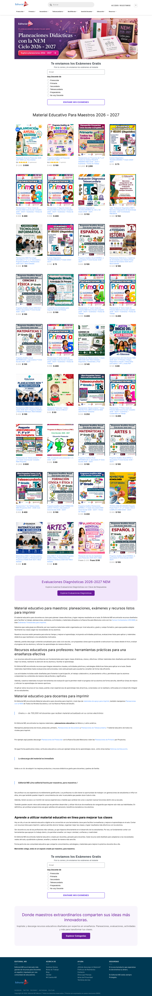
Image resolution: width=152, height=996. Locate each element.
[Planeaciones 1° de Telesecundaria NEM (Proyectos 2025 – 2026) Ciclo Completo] (29, 488)
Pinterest (34, 990)
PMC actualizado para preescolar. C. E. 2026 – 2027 (60, 459)
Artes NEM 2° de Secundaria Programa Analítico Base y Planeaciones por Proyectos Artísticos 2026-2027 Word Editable (60, 558)
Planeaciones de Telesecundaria (93, 728)
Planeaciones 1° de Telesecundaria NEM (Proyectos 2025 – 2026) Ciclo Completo (28, 507)
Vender (48, 975)
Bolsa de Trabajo (52, 970)
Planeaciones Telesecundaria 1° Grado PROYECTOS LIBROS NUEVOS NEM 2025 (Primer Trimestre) (91, 409)
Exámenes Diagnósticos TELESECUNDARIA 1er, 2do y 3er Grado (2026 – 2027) (89, 209)
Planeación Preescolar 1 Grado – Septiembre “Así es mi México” (58, 409)
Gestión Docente (86, 11)
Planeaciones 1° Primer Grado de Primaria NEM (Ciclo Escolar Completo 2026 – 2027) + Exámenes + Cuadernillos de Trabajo (122, 410)
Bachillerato (72, 11)
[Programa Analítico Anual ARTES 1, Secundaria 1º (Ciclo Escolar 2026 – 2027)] (123, 440)
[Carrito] (135, 5)
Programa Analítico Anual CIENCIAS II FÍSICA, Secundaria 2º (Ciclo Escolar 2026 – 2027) (28, 309)
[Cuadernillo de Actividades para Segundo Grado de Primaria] (60, 290)
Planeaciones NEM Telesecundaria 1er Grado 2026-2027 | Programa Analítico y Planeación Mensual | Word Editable (29, 409)
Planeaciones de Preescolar (52, 740)
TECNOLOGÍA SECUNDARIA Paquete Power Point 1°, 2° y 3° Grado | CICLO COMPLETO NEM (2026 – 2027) (122, 507)
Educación (100, 11)
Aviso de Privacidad (85, 977)
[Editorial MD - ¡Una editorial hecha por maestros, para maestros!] (21, 4)
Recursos (112, 11)
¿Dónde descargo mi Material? (89, 967)
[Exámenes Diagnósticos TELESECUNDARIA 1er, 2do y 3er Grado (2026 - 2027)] (91, 190)
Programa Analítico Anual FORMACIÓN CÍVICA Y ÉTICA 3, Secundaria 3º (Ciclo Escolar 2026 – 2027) (60, 507)
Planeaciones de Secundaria (69, 728)
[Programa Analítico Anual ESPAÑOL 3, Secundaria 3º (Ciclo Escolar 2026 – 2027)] (123, 538)
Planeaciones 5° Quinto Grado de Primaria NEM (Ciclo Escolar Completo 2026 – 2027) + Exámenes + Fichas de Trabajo (60, 360)
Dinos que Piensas (84, 975)
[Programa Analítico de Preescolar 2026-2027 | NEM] (60, 140)
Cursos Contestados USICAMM (123, 620)
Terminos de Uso (84, 980)
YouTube (51, 990)
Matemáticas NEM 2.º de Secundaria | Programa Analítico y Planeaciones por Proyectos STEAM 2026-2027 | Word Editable (29, 558)
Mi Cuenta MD (51, 977)
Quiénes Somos (52, 967)
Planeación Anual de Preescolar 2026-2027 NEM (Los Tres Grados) (29, 159)
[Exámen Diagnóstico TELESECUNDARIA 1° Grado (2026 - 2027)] (123, 140)
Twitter (26, 990)
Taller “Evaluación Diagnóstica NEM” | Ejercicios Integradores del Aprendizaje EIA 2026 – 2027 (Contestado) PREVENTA (123, 210)
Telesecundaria (57, 11)
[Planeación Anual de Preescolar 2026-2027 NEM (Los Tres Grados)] (29, 140)
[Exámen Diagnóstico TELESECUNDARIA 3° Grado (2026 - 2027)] (60, 240)
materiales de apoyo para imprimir (96, 701)
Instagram (43, 990)
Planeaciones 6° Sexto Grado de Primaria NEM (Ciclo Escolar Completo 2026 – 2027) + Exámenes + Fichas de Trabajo (123, 310)
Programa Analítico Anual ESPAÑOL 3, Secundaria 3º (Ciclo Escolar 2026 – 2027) (122, 557)
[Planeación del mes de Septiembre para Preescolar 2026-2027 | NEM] (91, 538)
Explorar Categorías (76, 936)
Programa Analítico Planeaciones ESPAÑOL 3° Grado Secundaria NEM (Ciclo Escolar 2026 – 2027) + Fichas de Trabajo (90, 508)
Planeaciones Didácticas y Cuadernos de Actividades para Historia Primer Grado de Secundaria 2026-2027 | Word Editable (122, 260)
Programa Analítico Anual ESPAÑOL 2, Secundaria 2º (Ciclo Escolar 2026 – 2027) (91, 259)
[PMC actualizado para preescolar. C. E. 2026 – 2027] (60, 440)
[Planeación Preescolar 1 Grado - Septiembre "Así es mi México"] (60, 390)
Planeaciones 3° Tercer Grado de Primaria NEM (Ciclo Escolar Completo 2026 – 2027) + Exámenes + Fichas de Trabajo (29, 210)
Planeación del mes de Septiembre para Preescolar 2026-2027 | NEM (90, 557)
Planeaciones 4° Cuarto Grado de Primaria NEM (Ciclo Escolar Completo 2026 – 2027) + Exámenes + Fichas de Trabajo (91, 310)
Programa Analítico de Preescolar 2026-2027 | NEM (58, 159)
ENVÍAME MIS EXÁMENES (76, 102)
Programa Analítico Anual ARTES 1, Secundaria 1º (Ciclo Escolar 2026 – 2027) (121, 459)
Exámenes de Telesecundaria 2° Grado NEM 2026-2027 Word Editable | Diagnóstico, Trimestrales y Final (91, 359)
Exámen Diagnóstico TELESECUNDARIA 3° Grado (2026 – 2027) (59, 259)
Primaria (31, 11)
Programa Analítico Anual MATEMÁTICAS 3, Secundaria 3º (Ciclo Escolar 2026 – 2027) (91, 459)
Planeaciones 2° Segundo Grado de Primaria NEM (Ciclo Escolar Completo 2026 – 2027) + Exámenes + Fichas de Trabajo (60, 210)
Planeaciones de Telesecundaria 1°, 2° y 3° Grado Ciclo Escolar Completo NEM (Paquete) (28, 459)
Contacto (81, 972)
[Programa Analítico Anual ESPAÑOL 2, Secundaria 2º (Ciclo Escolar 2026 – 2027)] (91, 240)
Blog (47, 972)
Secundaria (43, 11)
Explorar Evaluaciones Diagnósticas (76, 593)
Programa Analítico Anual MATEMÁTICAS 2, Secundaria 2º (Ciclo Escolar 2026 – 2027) (29, 359)
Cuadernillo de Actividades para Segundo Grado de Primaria (58, 309)
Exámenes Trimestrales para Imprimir (32, 623)
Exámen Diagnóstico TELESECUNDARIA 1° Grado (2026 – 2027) (122, 159)
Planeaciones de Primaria (104, 740)
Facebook (18, 990)
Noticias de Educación (118, 749)
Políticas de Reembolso (86, 970)
